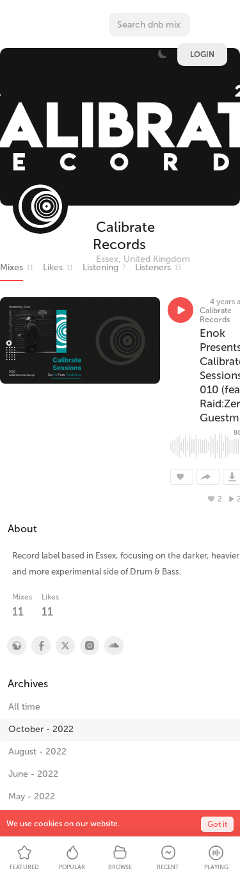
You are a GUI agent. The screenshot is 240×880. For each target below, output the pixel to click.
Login (202, 54)
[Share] (208, 477)
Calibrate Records (124, 235)
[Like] (181, 477)
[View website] (16, 645)
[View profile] (40, 645)
